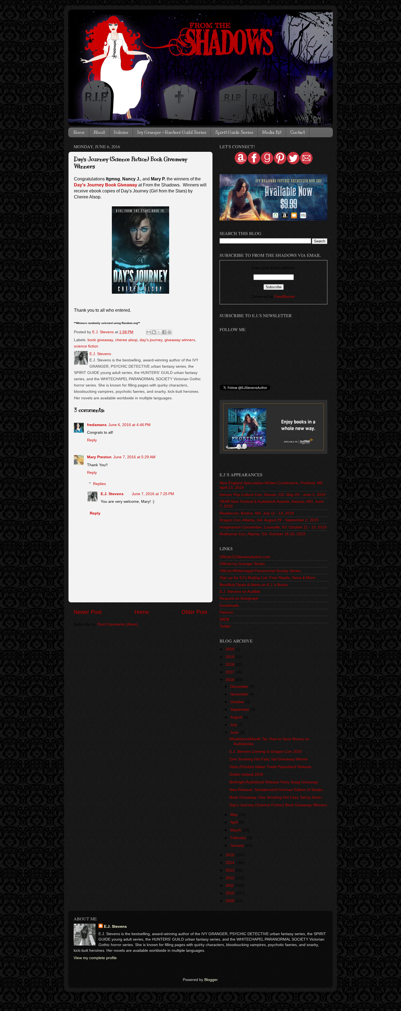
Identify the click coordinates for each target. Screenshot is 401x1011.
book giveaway (100, 340)
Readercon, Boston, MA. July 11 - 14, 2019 (257, 513)
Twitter (225, 626)
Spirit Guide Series (234, 132)
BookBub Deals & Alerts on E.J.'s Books (254, 584)
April (234, 822)
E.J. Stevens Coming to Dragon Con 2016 (265, 751)
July (234, 724)
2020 (230, 649)
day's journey (151, 340)
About (99, 132)
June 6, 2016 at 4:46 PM (129, 425)
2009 (230, 901)
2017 (230, 672)
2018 (230, 664)
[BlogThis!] (154, 332)
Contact (297, 132)
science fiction (86, 346)
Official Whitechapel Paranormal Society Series (260, 571)
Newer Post (88, 612)
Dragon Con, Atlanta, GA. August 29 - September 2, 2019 (269, 520)
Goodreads (229, 605)
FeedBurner (284, 296)
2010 (230, 893)
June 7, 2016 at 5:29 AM (134, 457)
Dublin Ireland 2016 (246, 774)
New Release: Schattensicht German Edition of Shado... (277, 789)
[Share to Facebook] (164, 332)
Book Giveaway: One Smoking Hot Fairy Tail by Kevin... (277, 797)
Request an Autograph (239, 598)
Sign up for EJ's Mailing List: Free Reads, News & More (267, 577)
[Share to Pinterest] (169, 332)
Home (79, 132)
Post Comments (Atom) (117, 624)
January (237, 845)
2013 (230, 870)
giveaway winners (179, 340)
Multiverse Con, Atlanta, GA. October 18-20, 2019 (262, 534)
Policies (121, 132)
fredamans (97, 425)
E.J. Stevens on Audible (240, 591)
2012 (230, 878)
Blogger (210, 979)
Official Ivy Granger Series (242, 563)
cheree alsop (126, 340)
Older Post (194, 612)
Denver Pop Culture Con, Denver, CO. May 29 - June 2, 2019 (272, 494)
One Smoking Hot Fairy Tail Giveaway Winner (268, 759)
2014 (230, 862)
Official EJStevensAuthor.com (245, 557)
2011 (230, 885)
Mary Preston (99, 457)
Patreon (226, 612)
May (234, 814)
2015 (230, 855)
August (236, 717)
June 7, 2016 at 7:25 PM (153, 494)
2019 (230, 657)
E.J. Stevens (112, 494)
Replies (99, 483)
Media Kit (271, 132)
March (236, 830)
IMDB (224, 619)
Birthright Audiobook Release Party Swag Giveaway (273, 782)
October (237, 702)
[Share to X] (159, 332)
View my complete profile (95, 958)
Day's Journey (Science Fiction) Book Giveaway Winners (278, 805)
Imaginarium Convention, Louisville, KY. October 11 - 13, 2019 (273, 527)
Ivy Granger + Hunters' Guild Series (171, 132)
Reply (92, 440)
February (238, 837)
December (239, 686)
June (235, 732)
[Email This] (148, 332)
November (239, 694)
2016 (230, 679)
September (240, 709)
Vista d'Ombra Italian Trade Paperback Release (270, 767)
